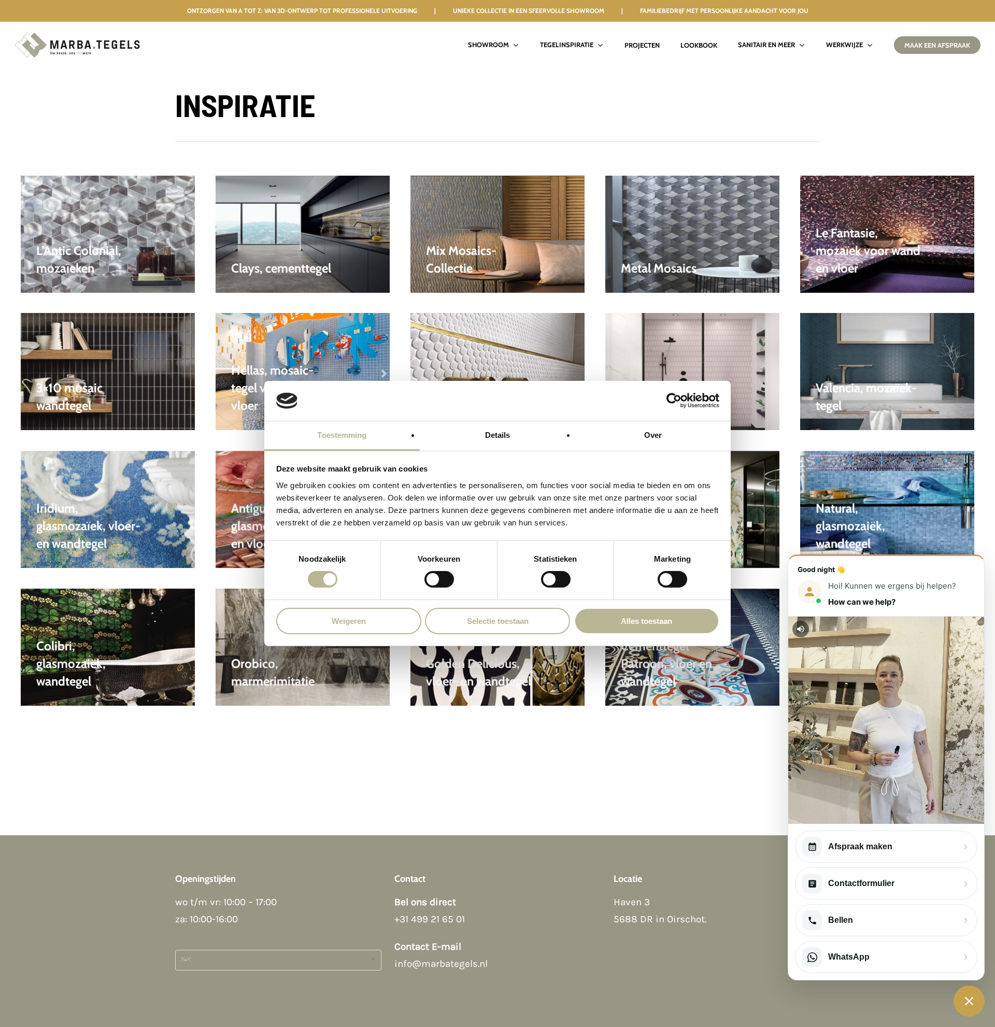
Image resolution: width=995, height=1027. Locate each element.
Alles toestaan (646, 621)
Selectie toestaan (498, 621)
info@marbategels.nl (441, 963)
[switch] (439, 579)
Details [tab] (497, 435)
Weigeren (349, 621)
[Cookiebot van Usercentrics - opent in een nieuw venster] (674, 400)
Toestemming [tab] (341, 435)
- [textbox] (186, 959)
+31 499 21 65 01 (429, 919)
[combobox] (278, 960)
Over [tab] (653, 435)
